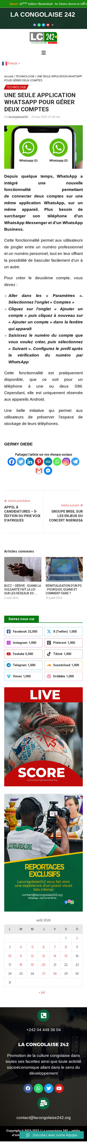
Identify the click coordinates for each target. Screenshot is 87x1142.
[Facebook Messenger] (48, 471)
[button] (43, 53)
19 (32, 964)
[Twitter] (43, 25)
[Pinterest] (39, 461)
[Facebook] (34, 25)
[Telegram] (75, 461)
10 (9, 956)
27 (43, 973)
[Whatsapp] (39, 25)
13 (43, 956)
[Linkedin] (30, 461)
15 (66, 956)
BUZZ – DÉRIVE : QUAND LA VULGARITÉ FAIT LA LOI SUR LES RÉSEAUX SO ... (22, 589)
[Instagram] (66, 461)
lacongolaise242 (18, 116)
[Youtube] (48, 25)
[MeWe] (48, 461)
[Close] (84, 3)
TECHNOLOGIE (25, 76)
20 (43, 964)
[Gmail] (39, 471)
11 (21, 956)
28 (55, 973)
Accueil (8, 76)
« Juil (42, 992)
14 (55, 956)
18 (21, 964)
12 (32, 956)
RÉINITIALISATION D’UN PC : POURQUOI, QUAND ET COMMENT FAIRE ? (64, 589)
